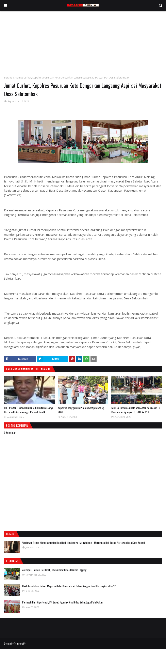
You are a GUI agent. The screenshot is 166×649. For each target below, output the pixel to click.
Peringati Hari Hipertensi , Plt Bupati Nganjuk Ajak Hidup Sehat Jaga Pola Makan (62, 602)
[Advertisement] (83, 41)
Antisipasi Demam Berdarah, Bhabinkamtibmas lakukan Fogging (54, 570)
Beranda (9, 77)
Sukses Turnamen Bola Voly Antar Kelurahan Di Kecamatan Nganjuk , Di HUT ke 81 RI (135, 410)
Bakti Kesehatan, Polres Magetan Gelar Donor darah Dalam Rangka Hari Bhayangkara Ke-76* (69, 586)
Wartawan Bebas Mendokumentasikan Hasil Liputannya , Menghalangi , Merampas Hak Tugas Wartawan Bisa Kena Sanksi (83, 543)
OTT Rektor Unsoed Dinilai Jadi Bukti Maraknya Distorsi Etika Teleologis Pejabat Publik (28, 410)
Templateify (20, 643)
